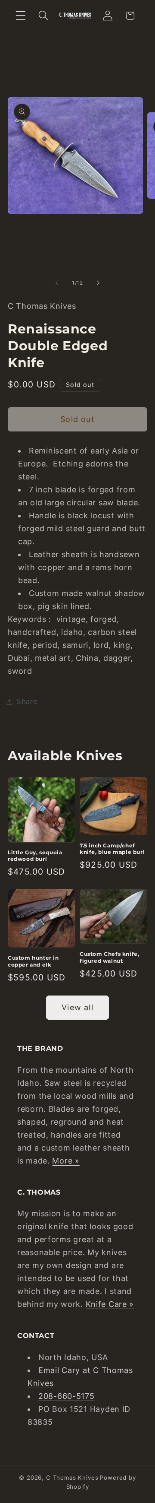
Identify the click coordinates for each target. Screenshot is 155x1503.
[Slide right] (98, 282)
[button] (20, 15)
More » (65, 1160)
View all (77, 1007)
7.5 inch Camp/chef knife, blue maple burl (112, 849)
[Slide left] (56, 282)
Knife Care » (110, 1304)
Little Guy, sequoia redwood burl (35, 855)
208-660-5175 (66, 1396)
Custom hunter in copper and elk (33, 961)
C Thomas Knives (72, 1477)
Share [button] (27, 701)
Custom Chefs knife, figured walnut (109, 957)
